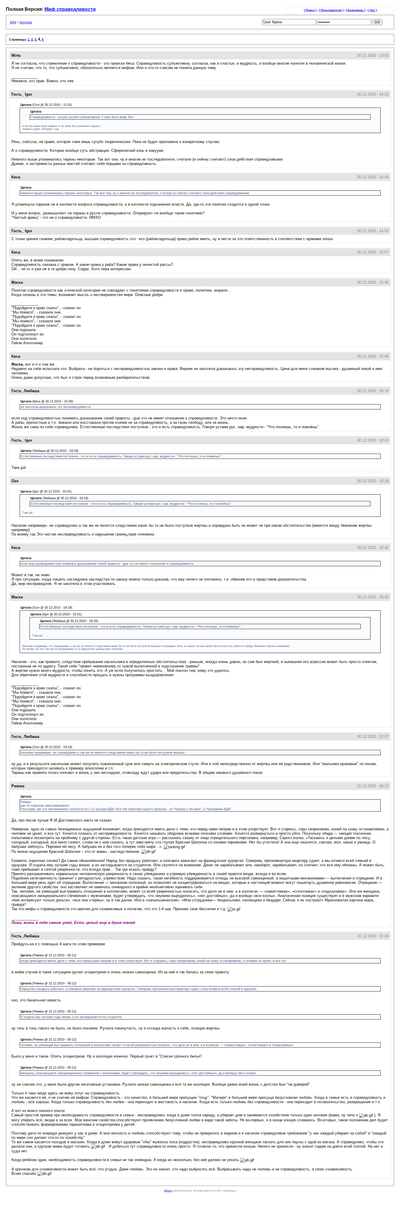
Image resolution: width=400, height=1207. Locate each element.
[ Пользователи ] (331, 10)
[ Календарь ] (355, 10)
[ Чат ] (372, 10)
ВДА (13, 22)
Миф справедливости (70, 9)
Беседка (26, 22)
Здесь (168, 1190)
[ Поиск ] (310, 10)
